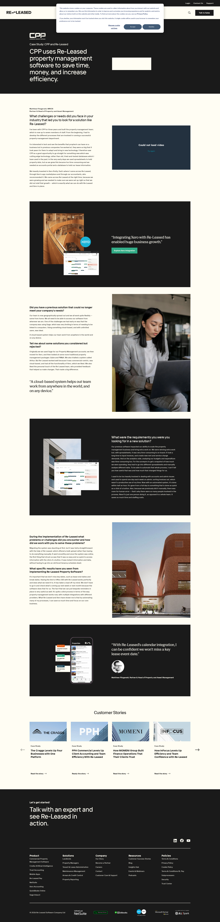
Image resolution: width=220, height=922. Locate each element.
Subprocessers (168, 875)
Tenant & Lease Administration (75, 867)
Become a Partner (103, 863)
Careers (99, 867)
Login (188, 3)
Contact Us (198, 3)
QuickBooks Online (37, 891)
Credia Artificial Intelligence (41, 866)
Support (210, 3)
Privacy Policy (167, 863)
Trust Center (167, 883)
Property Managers (71, 863)
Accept (132, 27)
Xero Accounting (36, 886)
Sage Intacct (35, 895)
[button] (197, 749)
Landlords (67, 859)
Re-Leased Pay (36, 878)
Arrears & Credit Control (73, 875)
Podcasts (132, 875)
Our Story (100, 859)
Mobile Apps (35, 874)
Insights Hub (134, 867)
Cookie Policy (167, 867)
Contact (99, 871)
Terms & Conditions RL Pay (173, 871)
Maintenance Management (74, 871)
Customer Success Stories (140, 859)
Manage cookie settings (114, 26)
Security (165, 879)
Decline (151, 27)
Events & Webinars (136, 871)
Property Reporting (71, 879)
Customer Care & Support (106, 875)
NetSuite (33, 882)
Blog (130, 863)
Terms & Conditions (170, 859)
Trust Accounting (37, 870)
